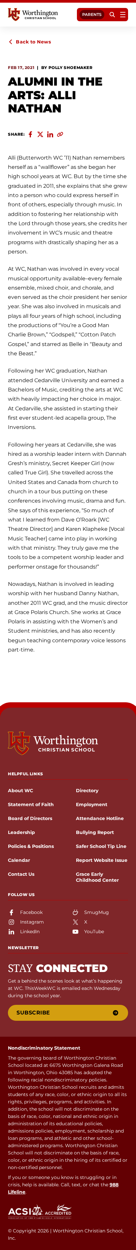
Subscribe (33, 1012)
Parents (92, 14)
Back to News (33, 41)
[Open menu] (123, 14)
